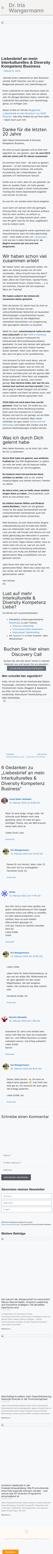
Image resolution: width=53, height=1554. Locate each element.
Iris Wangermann (19, 850)
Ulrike (12, 892)
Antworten (9, 839)
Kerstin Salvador (18, 1017)
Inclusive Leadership (23, 626)
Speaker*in (18, 635)
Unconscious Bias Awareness (27, 629)
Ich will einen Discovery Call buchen (26, 668)
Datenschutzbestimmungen (10, 1224)
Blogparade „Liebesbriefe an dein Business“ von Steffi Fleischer (24, 113)
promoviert (41, 237)
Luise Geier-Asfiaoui (20, 799)
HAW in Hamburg (37, 334)
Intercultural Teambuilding (25, 632)
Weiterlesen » (6, 1329)
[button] (26, 1531)
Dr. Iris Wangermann (26, 8)
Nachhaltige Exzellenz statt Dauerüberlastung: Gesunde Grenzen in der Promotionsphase (26, 1398)
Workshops (14, 622)
